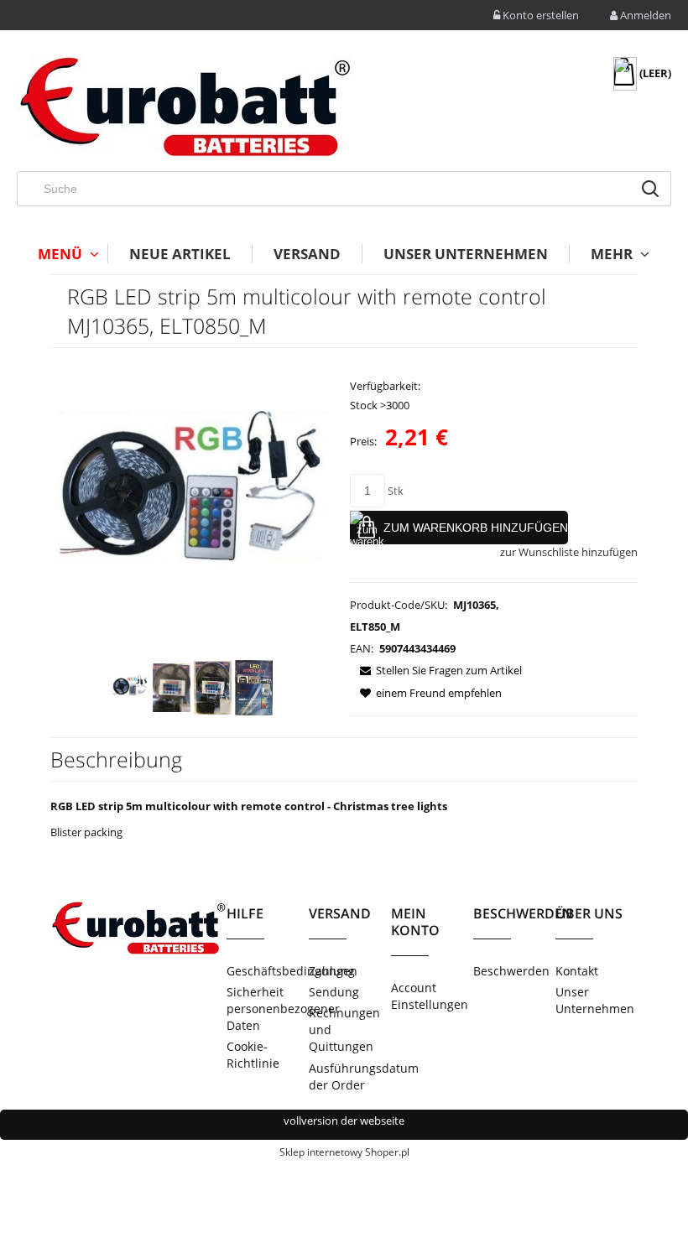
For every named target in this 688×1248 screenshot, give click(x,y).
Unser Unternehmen (594, 1000)
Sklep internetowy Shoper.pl (344, 1152)
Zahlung (332, 971)
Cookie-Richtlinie (253, 1054)
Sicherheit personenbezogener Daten (268, 1008)
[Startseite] (184, 107)
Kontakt (576, 971)
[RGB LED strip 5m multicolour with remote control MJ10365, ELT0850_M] (130, 687)
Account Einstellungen (429, 996)
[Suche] (650, 188)
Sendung (334, 992)
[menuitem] (62, 253)
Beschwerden (511, 971)
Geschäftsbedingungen (268, 971)
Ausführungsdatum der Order (350, 1076)
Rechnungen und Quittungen (344, 1029)
